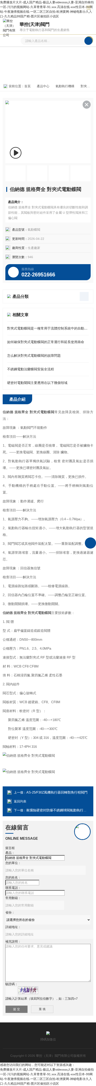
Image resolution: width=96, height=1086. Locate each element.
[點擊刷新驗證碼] (28, 990)
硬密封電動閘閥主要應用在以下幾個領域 (37, 383)
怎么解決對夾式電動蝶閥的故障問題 (34, 355)
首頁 (27, 86)
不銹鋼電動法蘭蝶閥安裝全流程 (30, 369)
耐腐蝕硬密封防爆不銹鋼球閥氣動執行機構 (58, 810)
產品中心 (43, 86)
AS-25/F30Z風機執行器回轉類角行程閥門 (57, 792)
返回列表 (20, 801)
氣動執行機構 (65, 86)
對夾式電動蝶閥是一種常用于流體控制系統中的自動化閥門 (48, 328)
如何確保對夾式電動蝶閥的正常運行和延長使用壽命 (45, 342)
